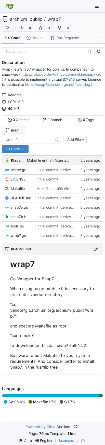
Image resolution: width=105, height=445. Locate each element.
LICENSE (18, 179)
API (84, 440)
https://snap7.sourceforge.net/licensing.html (61, 84)
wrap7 (54, 19)
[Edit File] (96, 249)
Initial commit (47, 179)
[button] (21, 28)
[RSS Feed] (8, 28)
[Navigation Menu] (97, 6)
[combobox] (31, 139)
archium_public (26, 19)
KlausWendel (18, 160)
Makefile (18, 188)
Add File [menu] (74, 139)
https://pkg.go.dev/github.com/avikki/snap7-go (61, 74)
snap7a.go (19, 207)
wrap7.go (18, 235)
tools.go (17, 226)
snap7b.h (18, 217)
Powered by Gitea (40, 426)
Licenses (66, 440)
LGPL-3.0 (16, 102)
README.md (21, 198)
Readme (15, 95)
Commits (22, 120)
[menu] (25, 440)
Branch (55, 120)
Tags (88, 120)
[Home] (10, 6)
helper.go (18, 170)
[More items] (99, 38)
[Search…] (99, 51)
